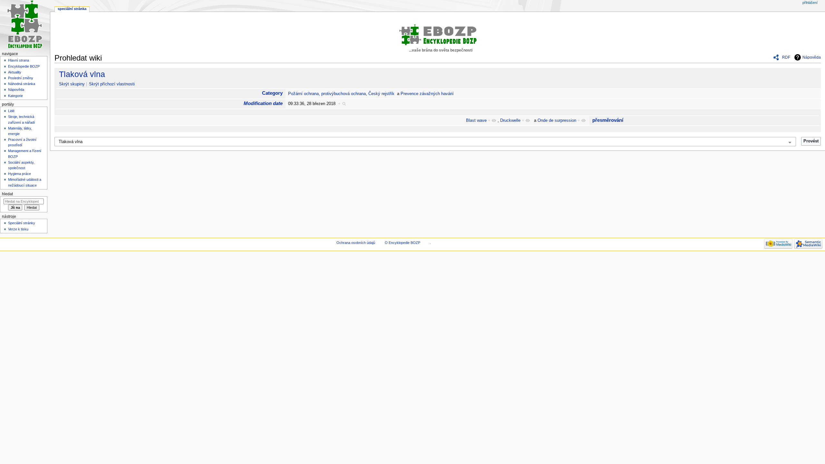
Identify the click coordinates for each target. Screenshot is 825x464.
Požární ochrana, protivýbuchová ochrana (327, 94)
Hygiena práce (19, 174)
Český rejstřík (381, 94)
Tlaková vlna (82, 74)
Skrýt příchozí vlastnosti (112, 84)
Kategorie (15, 96)
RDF (786, 57)
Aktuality (14, 72)
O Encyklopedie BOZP (402, 243)
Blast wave (476, 120)
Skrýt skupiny (72, 84)
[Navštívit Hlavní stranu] (25, 25)
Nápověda (811, 57)
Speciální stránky (21, 223)
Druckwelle (510, 120)
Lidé (11, 111)
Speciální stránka (72, 9)
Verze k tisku (18, 229)
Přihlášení (810, 3)
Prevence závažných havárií (427, 94)
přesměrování (607, 120)
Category (272, 93)
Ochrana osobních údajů (355, 243)
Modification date (263, 103)
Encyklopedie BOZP (24, 66)
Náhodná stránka (21, 84)
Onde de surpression (557, 120)
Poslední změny (20, 78)
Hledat (7, 194)
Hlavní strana (18, 60)
